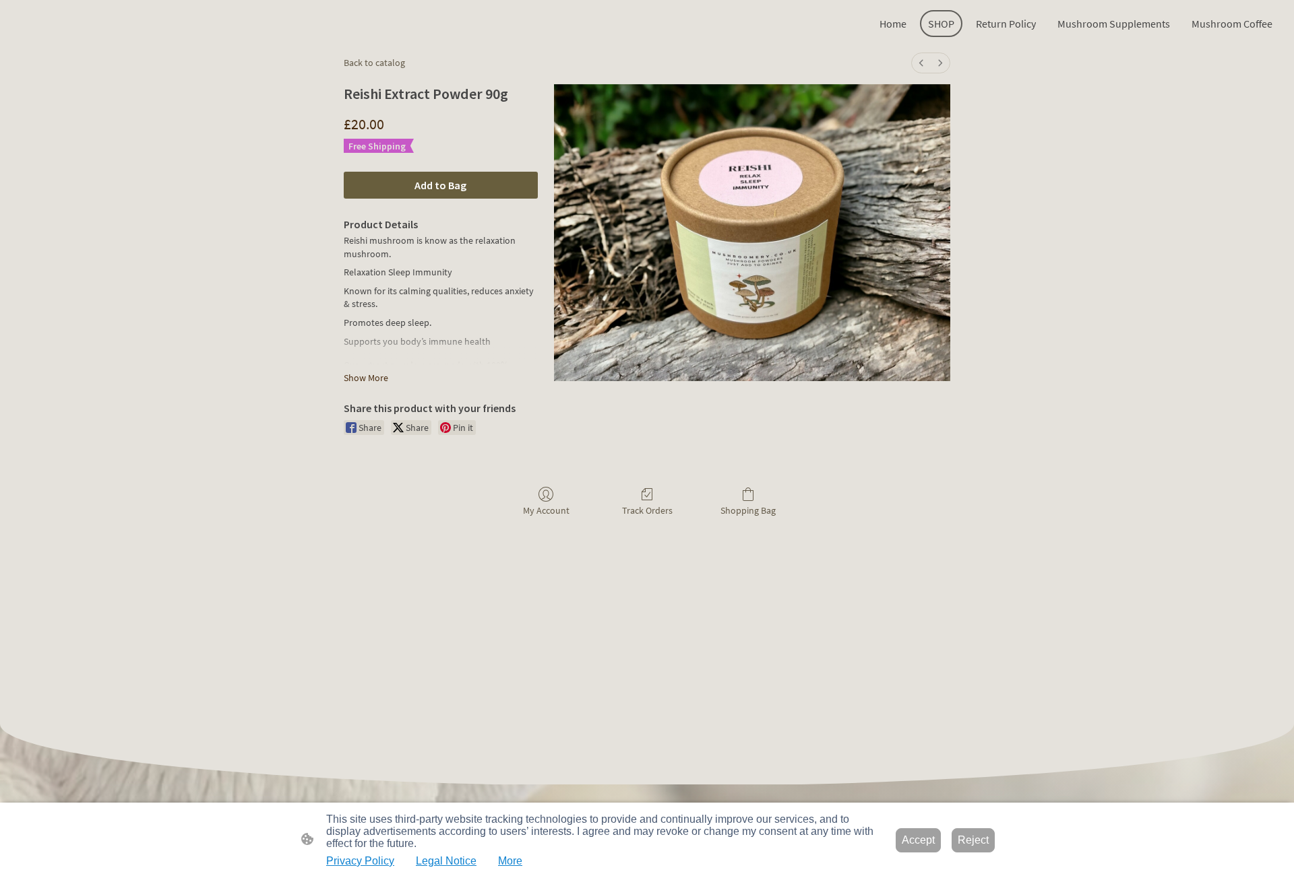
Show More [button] (366, 378)
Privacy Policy (360, 861)
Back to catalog (374, 63)
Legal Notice (446, 861)
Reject (973, 840)
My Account (546, 510)
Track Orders (647, 510)
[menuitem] (921, 63)
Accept (918, 840)
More (510, 861)
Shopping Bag (748, 510)
